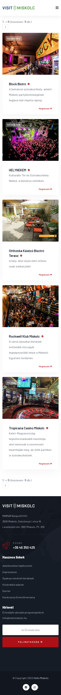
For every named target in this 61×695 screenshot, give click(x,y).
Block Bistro (17, 84)
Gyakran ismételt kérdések (18, 578)
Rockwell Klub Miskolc (24, 336)
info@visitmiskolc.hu (14, 617)
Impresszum (9, 572)
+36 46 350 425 (24, 547)
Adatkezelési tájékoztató (17, 565)
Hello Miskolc (41, 677)
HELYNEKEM (17, 170)
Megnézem (44, 108)
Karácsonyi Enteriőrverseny (18, 597)
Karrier (6, 590)
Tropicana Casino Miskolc (27, 428)
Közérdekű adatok (13, 584)
